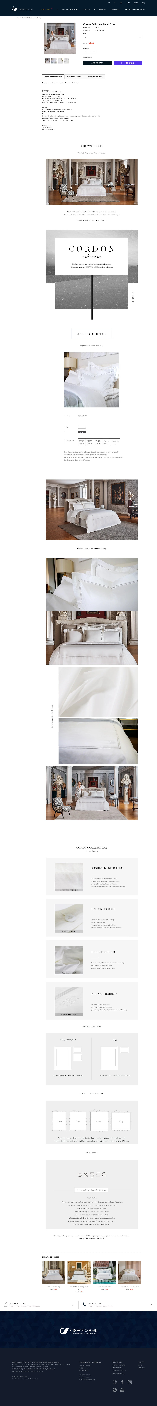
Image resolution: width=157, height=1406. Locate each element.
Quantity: (86, 48)
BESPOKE (102, 9)
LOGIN (128, 3)
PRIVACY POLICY (117, 1368)
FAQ (143, 3)
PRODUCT (86, 9)
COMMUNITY (115, 9)
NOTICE (136, 3)
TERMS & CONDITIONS (119, 1371)
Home (17, 18)
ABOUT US (141, 1368)
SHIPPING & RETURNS (118, 1365)
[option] (60, 39)
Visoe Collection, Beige (53, 1286)
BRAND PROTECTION (118, 1374)
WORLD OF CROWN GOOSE (135, 9)
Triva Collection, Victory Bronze (129, 1286)
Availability (86, 27)
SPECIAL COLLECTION (70, 9)
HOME (140, 1365)
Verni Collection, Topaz (104, 1286)
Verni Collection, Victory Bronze (79, 1286)
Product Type (87, 30)
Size (84, 33)
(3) (79, 1289)
